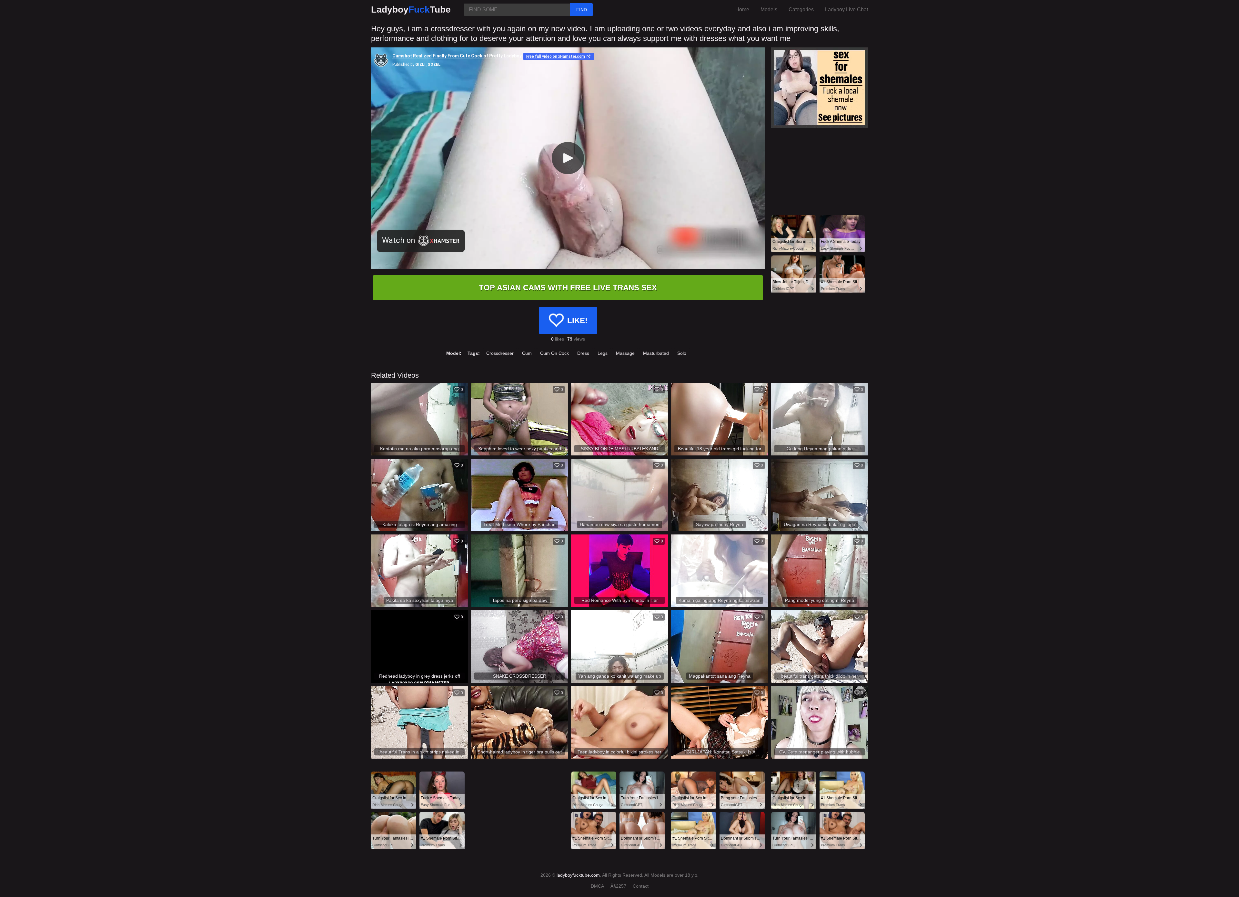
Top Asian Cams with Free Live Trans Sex (568, 287)
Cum (527, 353)
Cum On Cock (554, 353)
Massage (625, 353)
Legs (603, 353)
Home (742, 9)
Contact (641, 886)
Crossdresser (500, 353)
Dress (583, 353)
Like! (577, 320)
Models (769, 9)
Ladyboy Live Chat (846, 9)
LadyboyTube (411, 10)
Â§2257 (618, 886)
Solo (681, 353)
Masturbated (656, 353)
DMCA (597, 886)
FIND (581, 9)
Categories (801, 9)
